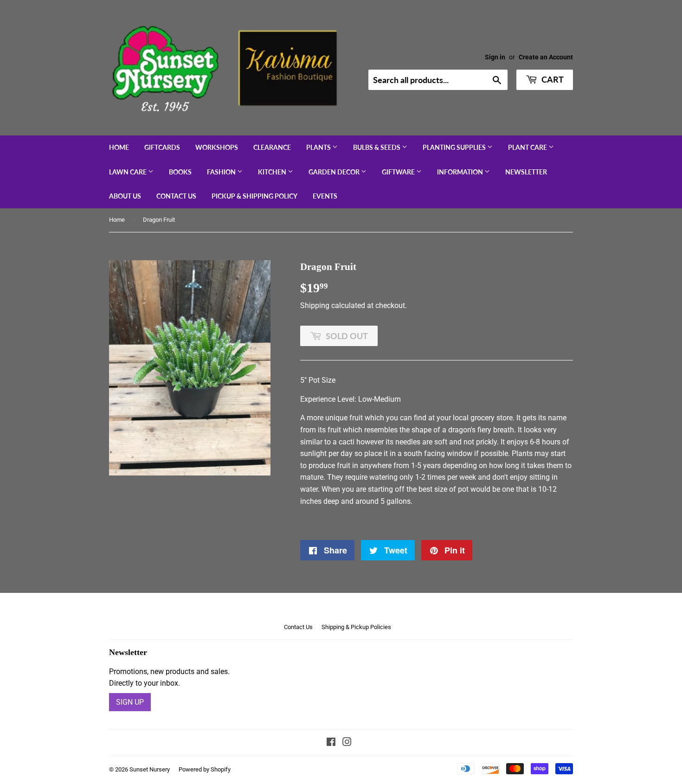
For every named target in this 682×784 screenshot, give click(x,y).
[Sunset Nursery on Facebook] (331, 743)
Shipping (314, 305)
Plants (319, 147)
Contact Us (176, 196)
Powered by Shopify (205, 769)
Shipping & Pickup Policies (356, 626)
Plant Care (528, 147)
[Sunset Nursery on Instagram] (347, 743)
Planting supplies (455, 147)
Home (119, 147)
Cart (552, 79)
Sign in (495, 57)
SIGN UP (130, 702)
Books (180, 172)
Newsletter (526, 172)
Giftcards (162, 147)
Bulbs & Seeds (377, 147)
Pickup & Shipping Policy (254, 196)
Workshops (216, 147)
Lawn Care (128, 172)
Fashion (222, 172)
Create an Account (546, 57)
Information (460, 172)
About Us (125, 196)
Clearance (272, 147)
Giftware (399, 172)
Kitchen (273, 172)
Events (325, 196)
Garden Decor (335, 172)
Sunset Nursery (149, 769)
